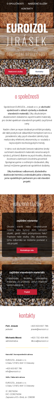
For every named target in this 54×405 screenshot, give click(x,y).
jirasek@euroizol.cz (39, 329)
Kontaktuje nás (27, 250)
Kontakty (39, 72)
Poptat (27, 292)
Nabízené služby (15, 72)
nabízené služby (37, 3)
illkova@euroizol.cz (39, 341)
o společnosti (15, 3)
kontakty (27, 8)
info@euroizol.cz (13, 371)
